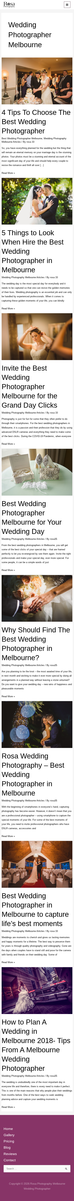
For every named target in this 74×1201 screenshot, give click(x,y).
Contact (10, 1160)
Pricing (9, 1141)
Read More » (8, 173)
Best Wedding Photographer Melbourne (22, 138)
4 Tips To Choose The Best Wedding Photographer (36, 121)
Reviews (10, 1154)
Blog (7, 1147)
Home (8, 1129)
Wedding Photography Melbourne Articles (23, 277)
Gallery (9, 1135)
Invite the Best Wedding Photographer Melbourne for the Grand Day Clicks (29, 386)
